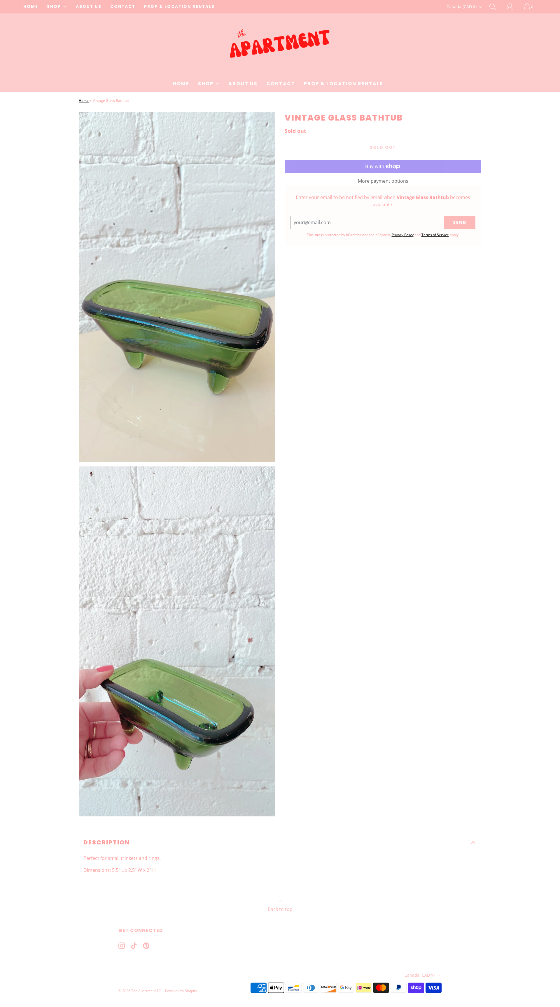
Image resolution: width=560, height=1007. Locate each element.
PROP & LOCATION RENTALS (179, 6)
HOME (30, 6)
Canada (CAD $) (462, 6)
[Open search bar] (495, 6)
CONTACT (122, 6)
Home (84, 100)
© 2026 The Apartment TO (139, 990)
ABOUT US (89, 6)
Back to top (280, 909)
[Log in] (513, 6)
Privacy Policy (403, 234)
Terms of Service (435, 234)
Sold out (383, 147)
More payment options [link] (383, 181)
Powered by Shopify (181, 990)
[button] (280, 842)
